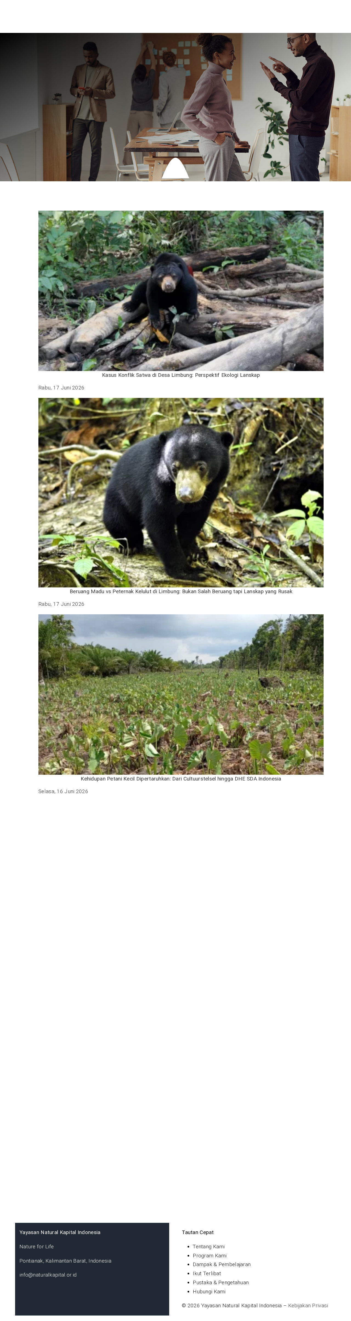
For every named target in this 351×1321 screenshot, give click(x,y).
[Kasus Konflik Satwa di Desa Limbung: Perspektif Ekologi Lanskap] (181, 291)
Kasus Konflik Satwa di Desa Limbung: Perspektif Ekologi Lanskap (181, 375)
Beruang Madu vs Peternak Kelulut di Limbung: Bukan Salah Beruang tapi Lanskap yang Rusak (181, 591)
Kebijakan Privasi (308, 1305)
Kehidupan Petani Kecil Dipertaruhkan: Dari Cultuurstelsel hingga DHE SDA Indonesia (181, 779)
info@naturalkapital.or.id (48, 1275)
